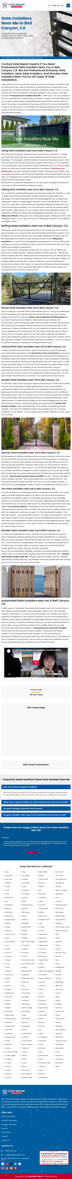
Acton (7, 872)
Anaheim (41, 886)
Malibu (24, 901)
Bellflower (8, 908)
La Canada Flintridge (11, 1052)
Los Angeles (25, 894)
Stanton (41, 989)
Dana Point (42, 905)
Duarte (7, 982)
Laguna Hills (42, 938)
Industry (7, 1041)
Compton (8, 960)
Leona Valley (26, 883)
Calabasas (8, 930)
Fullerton (41, 912)
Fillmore (41, 1019)
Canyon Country (10, 934)
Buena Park (42, 894)
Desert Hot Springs (61, 890)
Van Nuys (58, 978)
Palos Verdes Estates (28, 941)
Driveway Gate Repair (8, 1124)
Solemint (24, 1030)
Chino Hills (59, 941)
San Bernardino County (63, 927)
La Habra (41, 927)
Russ (23, 986)
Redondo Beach (27, 971)
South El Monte (26, 1033)
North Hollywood (61, 1030)
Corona (58, 964)
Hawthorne (8, 1022)
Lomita (24, 886)
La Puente (8, 1063)
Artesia (7, 890)
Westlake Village (27, 1077)
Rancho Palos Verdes (28, 960)
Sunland (58, 1000)
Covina (7, 964)
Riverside (58, 956)
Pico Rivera (25, 953)
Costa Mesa (42, 897)
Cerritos (7, 949)
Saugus (24, 1015)
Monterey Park (26, 927)
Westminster (42, 1000)
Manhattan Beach (27, 905)
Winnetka (58, 971)
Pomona (24, 956)
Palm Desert (59, 908)
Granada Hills (59, 1048)
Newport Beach (43, 960)
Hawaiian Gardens (10, 1019)
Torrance (24, 1052)
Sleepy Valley (26, 1026)
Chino (57, 934)
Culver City (8, 971)
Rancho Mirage (60, 916)
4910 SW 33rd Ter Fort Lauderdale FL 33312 (15, 1159)
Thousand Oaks (43, 1055)
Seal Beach (42, 986)
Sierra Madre (26, 1019)
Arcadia (7, 886)
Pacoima (58, 1022)
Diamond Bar (9, 975)
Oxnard (41, 1033)
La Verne (7, 1066)
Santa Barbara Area (45, 1063)
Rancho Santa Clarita (28, 964)
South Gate (25, 1037)
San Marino (25, 1000)
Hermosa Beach (10, 1026)
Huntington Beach (44, 919)
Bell (6, 901)
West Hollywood (27, 1074)
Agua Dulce (8, 879)
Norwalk (24, 934)
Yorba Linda (42, 1004)
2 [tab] (39, 852)
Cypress (41, 901)
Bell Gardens (9, 905)
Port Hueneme (43, 1037)
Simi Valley (42, 1048)
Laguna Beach (43, 934)
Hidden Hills (8, 1030)
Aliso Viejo (42, 883)
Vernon (24, 1059)
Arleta (57, 1066)
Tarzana (58, 993)
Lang (23, 872)
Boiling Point (9, 916)
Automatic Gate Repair (9, 1120)
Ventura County (43, 1008)
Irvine (40, 923)
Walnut (24, 1066)
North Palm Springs (61, 905)
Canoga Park (59, 1059)
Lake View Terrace (61, 1041)
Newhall (24, 930)
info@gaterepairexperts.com (15, 1155)
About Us (4, 1128)
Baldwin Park (9, 897)
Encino (58, 1052)
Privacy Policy (6, 1132)
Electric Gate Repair (8, 1116)
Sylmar (58, 997)
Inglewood (8, 1044)
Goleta (41, 1070)
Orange (41, 964)
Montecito (42, 1074)
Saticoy (41, 1044)
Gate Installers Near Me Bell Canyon (29, 58)
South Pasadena (27, 1041)
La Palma (41, 930)
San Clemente (43, 975)
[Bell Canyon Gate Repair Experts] (13, 5)
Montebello (25, 923)
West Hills (58, 975)
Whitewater (59, 923)
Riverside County (61, 953)
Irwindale (8, 1048)
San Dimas (25, 989)
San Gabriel (25, 997)
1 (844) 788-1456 (10, 1151)
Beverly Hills (8, 912)
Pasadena (25, 949)
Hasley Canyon (9, 1015)
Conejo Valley (43, 1015)
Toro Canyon (59, 875)
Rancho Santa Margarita (46, 971)
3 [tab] (43, 852)
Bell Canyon (11, 58)
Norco (57, 960)
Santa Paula (42, 1041)
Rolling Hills (25, 975)
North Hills (59, 1033)
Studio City (59, 1008)
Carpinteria (42, 1066)
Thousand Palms (61, 919)
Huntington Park (10, 1037)
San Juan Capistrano (45, 978)
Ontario (58, 945)
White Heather (43, 872)
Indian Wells (59, 894)
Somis (40, 1052)
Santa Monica (26, 1011)
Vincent (24, 1063)
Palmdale (25, 938)
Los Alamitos (43, 953)
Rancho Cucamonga (62, 930)
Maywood (25, 908)
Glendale (7, 1004)
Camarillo (41, 1011)
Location (4, 1136)
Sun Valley (59, 1004)
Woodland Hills (60, 967)
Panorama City (60, 1019)
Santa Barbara (43, 1077)
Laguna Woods (43, 945)
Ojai (40, 1030)
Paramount (25, 945)
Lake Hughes (26, 875)
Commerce (8, 956)
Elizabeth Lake (9, 993)
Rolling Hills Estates (28, 978)
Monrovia (25, 919)
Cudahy (7, 967)
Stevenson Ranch (27, 1044)
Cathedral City (60, 883)
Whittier (41, 875)
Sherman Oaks (60, 1011)
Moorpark (42, 1022)
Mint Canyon (26, 912)
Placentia (41, 967)
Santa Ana (42, 982)
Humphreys (8, 1033)
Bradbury (8, 923)
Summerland (59, 872)
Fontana (58, 949)
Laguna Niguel (43, 941)
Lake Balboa (59, 1044)
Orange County (43, 879)
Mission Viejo (43, 956)
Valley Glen (59, 986)
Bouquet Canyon (10, 919)
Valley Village (59, 982)
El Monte (8, 986)
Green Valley (9, 1011)
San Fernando (26, 993)
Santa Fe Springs (27, 1008)
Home (3, 58)
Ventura (41, 1059)
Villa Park (41, 997)
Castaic (7, 938)
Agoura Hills (8, 875)
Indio (57, 897)
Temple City (25, 1048)
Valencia (24, 1055)
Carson (7, 945)
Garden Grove (43, 916)
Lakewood (8, 1074)
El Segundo (8, 989)
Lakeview (8, 1070)
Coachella (58, 886)
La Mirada (8, 1059)
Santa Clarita (26, 1004)
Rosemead (25, 982)
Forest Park (8, 997)
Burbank (7, 927)
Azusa (7, 894)
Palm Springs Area (61, 879)
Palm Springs (59, 912)
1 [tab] (32, 852)
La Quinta (58, 901)
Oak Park (41, 1026)
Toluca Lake (59, 989)
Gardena (7, 1000)
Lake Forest (42, 949)
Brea (40, 890)
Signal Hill (25, 1022)
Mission (24, 916)
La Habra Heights (10, 1055)
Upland (58, 938)
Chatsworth (59, 1055)
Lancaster (8, 1077)
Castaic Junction (10, 941)
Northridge (59, 1026)
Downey (7, 978)
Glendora (8, 1008)
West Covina (26, 1070)
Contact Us (5, 1140)
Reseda (58, 1015)
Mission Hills (59, 1037)
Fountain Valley (43, 908)
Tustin (40, 993)
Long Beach (25, 890)
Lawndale (25, 879)
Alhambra (8, 883)
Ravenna (24, 967)
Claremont (8, 953)
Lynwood (25, 897)
